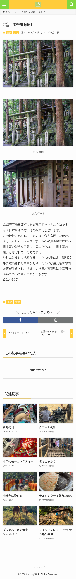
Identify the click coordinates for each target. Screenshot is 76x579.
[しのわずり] (38, 4)
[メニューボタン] (4, 4)
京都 (16, 32)
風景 (9, 32)
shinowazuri (38, 370)
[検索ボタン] (71, 4)
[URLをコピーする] (55, 320)
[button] (20, 320)
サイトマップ (38, 567)
